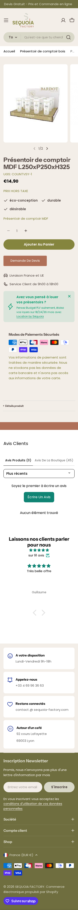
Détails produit (14, 405)
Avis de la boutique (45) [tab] (54, 460)
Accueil (9, 51)
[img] (39, 550)
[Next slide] (47, 148)
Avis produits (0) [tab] (18, 460)
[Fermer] (69, 296)
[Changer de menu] (6, 20)
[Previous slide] (34, 148)
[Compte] (63, 20)
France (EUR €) (21, 855)
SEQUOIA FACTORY (29, 886)
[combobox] (39, 37)
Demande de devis (25, 260)
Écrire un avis (39, 497)
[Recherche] (68, 37)
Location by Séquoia (30, 316)
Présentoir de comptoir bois (42, 51)
